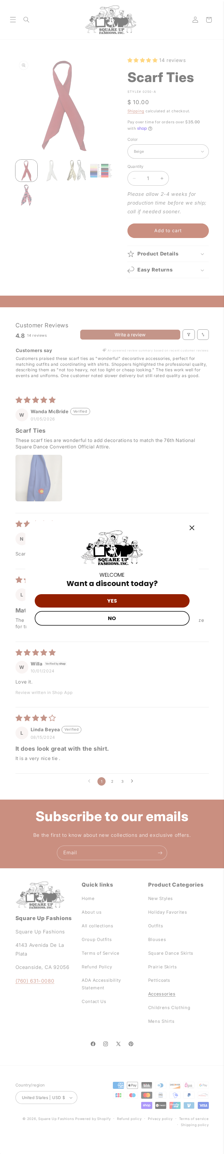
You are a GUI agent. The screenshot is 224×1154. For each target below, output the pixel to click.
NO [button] (112, 618)
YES (112, 600)
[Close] (192, 528)
